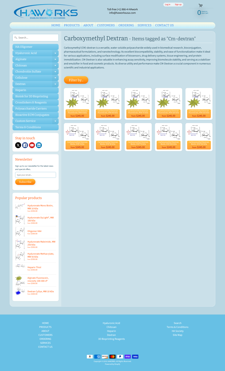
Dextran (37, 84)
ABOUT (88, 25)
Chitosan (37, 66)
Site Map (177, 335)
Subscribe (25, 182)
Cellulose (37, 78)
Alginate (37, 59)
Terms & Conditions (28, 127)
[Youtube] (32, 145)
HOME (55, 25)
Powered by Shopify (112, 364)
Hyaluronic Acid (37, 53)
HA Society (177, 331)
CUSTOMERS (106, 25)
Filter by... (76, 80)
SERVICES (145, 25)
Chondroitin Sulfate (37, 72)
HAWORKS (111, 361)
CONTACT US (164, 25)
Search (178, 323)
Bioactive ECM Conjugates (32, 115)
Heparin (20, 90)
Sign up (178, 4)
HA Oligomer (23, 47)
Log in (167, 4)
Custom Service (37, 121)
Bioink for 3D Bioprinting (31, 96)
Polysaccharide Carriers (31, 108)
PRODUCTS (72, 25)
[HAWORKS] (47, 11)
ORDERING (126, 25)
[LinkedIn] (39, 145)
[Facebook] (25, 145)
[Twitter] (18, 145)
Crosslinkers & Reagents (31, 102)
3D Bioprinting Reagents (111, 339)
